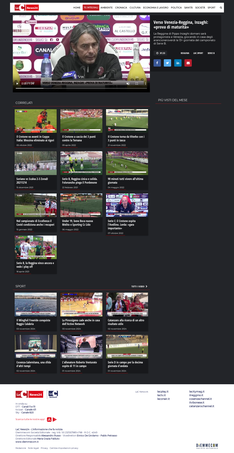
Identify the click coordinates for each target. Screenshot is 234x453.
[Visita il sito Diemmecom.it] (207, 451)
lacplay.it (163, 391)
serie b (211, 53)
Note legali (33, 448)
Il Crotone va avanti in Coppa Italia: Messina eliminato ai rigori (35, 138)
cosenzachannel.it (200, 399)
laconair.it (163, 399)
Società (200, 7)
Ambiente (107, 7)
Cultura (135, 7)
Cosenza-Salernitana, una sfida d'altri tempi (33, 364)
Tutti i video (138, 286)
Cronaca (121, 7)
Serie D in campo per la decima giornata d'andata (125, 364)
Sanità (188, 7)
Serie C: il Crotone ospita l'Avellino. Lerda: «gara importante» (121, 224)
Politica (176, 7)
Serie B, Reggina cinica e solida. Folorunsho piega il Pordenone (79, 181)
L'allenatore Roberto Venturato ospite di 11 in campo (79, 364)
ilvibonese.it (196, 402)
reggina (185, 53)
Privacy (44, 448)
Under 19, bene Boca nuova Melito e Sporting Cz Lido (77, 223)
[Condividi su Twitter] (167, 63)
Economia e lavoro (155, 7)
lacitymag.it (197, 391)
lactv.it (161, 395)
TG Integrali (91, 7)
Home (76, 7)
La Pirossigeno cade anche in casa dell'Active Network (81, 322)
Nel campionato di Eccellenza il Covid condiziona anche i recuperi (35, 223)
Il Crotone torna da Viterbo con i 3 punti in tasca (126, 138)
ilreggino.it (196, 395)
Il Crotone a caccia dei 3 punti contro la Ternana (79, 138)
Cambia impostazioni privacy (64, 448)
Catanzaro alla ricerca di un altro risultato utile (126, 322)
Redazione (21, 448)
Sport (211, 7)
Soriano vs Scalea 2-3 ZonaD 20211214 (32, 181)
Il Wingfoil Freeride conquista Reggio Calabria (33, 322)
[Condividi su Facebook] (156, 63)
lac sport (198, 53)
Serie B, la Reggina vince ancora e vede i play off (35, 265)
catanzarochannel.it (201, 406)
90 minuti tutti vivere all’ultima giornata (125, 181)
